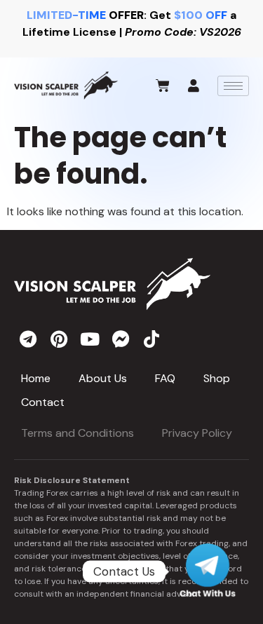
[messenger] (120, 338)
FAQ (165, 378)
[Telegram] (208, 571)
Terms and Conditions (77, 433)
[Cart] (163, 85)
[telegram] (28, 338)
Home (35, 378)
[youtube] (89, 338)
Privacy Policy (197, 433)
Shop (216, 378)
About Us (103, 378)
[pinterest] (58, 338)
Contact (43, 402)
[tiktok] (151, 338)
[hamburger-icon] (233, 86)
